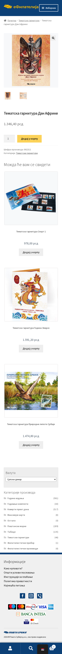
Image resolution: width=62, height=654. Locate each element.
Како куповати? (13, 568)
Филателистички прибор (20, 542)
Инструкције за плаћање (18, 576)
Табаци (11, 531)
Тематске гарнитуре (29, 20)
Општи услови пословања (19, 572)
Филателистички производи (22, 548)
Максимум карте (16, 514)
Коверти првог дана (18, 509)
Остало (11, 520)
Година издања (15, 498)
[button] (53, 38)
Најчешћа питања (14, 585)
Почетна (12, 20)
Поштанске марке (16, 526)
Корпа (47, 645)
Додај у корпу (29, 138)
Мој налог (10, 648)
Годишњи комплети (17, 503)
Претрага (31, 648)
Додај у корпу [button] (31, 252)
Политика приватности (18, 581)
